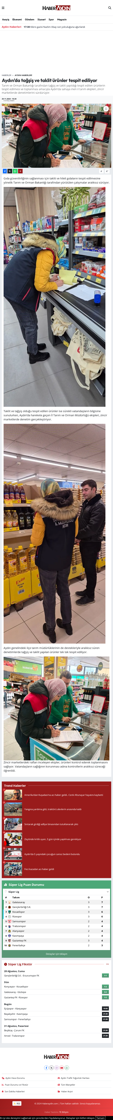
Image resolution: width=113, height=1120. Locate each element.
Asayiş (5, 19)
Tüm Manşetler (68, 1084)
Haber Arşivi (67, 1091)
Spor (51, 19)
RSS (18, 1103)
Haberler (6, 75)
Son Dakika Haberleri (15, 1091)
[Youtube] (61, 1067)
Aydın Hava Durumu (15, 1078)
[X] (51, 1067)
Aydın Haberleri (23, 75)
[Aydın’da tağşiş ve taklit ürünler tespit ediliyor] (56, 136)
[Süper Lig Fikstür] (107, 964)
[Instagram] (56, 1067)
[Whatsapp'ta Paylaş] (15, 171)
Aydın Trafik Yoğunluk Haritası (75, 1078)
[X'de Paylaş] (9, 171)
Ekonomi (17, 19)
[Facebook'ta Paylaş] (5, 171)
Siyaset (41, 19)
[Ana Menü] (3, 7)
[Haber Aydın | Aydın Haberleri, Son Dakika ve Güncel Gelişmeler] (56, 7)
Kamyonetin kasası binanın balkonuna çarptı (50, 26)
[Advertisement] (56, 53)
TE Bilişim (63, 1112)
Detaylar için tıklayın (56, 953)
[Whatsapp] (66, 1067)
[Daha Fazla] (20, 171)
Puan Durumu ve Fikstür (16, 1084)
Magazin (62, 19)
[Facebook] (46, 1067)
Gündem (29, 19)
